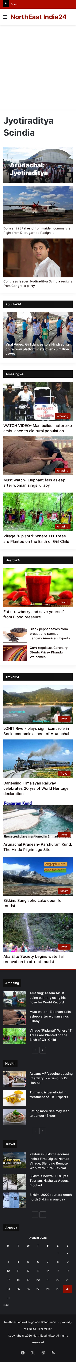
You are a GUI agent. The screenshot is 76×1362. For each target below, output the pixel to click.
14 (47, 1270)
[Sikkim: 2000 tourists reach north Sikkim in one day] (14, 1200)
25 (18, 1288)
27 (37, 1288)
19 (28, 1279)
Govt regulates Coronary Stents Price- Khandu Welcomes (49, 652)
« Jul (6, 1304)
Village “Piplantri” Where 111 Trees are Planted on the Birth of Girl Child (51, 1035)
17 (8, 1279)
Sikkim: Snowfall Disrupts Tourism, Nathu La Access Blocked (49, 1180)
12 (28, 1270)
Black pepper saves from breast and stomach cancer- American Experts (50, 633)
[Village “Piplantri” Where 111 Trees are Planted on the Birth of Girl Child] (14, 1036)
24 (8, 1288)
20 (38, 1279)
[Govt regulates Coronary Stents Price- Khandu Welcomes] (15, 653)
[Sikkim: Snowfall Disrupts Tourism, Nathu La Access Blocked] (14, 1182)
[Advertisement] (38, 69)
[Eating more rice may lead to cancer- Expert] (14, 1117)
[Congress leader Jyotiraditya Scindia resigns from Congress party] (37, 257)
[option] (38, 335)
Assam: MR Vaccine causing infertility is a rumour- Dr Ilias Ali (51, 1078)
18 (18, 1279)
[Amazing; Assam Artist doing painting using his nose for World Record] (14, 999)
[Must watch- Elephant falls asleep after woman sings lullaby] (14, 1017)
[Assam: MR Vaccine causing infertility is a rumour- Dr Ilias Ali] (14, 1079)
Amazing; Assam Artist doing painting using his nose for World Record (48, 997)
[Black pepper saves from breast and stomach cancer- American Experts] (15, 635)
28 (48, 1288)
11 (18, 1270)
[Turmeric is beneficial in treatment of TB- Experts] (14, 1098)
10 (8, 1270)
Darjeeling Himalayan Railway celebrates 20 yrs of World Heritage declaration (36, 788)
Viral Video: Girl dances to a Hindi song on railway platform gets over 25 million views (37, 349)
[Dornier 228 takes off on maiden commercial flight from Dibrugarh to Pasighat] (37, 205)
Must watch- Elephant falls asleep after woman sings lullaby (50, 1016)
